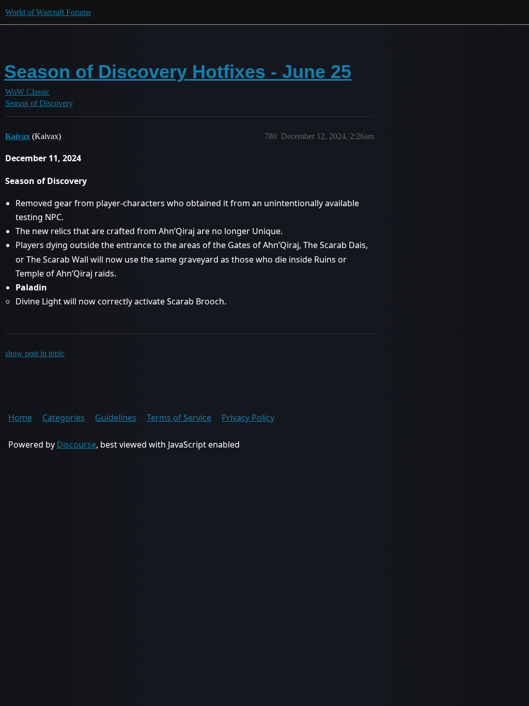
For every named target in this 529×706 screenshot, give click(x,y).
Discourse (76, 444)
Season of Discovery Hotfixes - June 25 (177, 71)
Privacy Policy (248, 417)
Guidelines (115, 417)
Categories (63, 417)
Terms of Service (179, 417)
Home (20, 417)
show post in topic (35, 353)
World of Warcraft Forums (48, 12)
